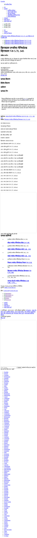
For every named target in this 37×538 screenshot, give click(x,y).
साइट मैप (34, 310)
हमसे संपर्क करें (7, 21)
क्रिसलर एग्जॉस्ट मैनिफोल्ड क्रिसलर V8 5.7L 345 (17, 119)
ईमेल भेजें (3, 318)
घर (5, 7)
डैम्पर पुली (3, 312)
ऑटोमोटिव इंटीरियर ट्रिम (14, 15)
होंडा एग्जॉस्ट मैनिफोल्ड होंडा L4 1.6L (19, 243)
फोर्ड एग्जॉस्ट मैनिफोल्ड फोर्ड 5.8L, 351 (19, 249)
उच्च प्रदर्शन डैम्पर (12, 12)
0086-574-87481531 (10, 287)
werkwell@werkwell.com (11, 290)
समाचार (6, 18)
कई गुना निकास (11, 13)
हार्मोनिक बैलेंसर (11, 10)
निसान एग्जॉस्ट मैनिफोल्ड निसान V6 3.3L (20, 262)
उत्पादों (5, 9)
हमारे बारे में (6, 19)
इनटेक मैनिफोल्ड (12, 16)
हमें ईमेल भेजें (4, 75)
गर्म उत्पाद (28, 310)
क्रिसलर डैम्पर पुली (19, 313)
